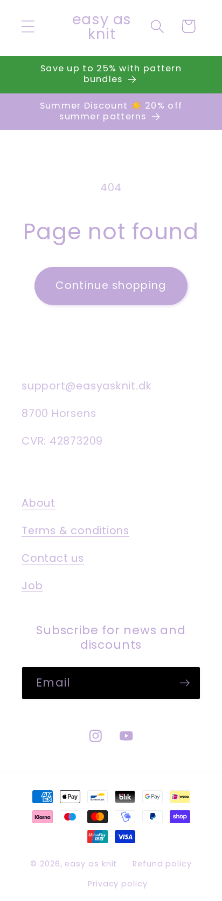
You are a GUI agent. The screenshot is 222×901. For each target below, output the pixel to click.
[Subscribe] (184, 683)
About (39, 503)
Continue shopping (111, 285)
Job (32, 586)
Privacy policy (118, 883)
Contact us (53, 558)
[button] (27, 26)
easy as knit (91, 863)
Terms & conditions (75, 530)
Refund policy (162, 863)
